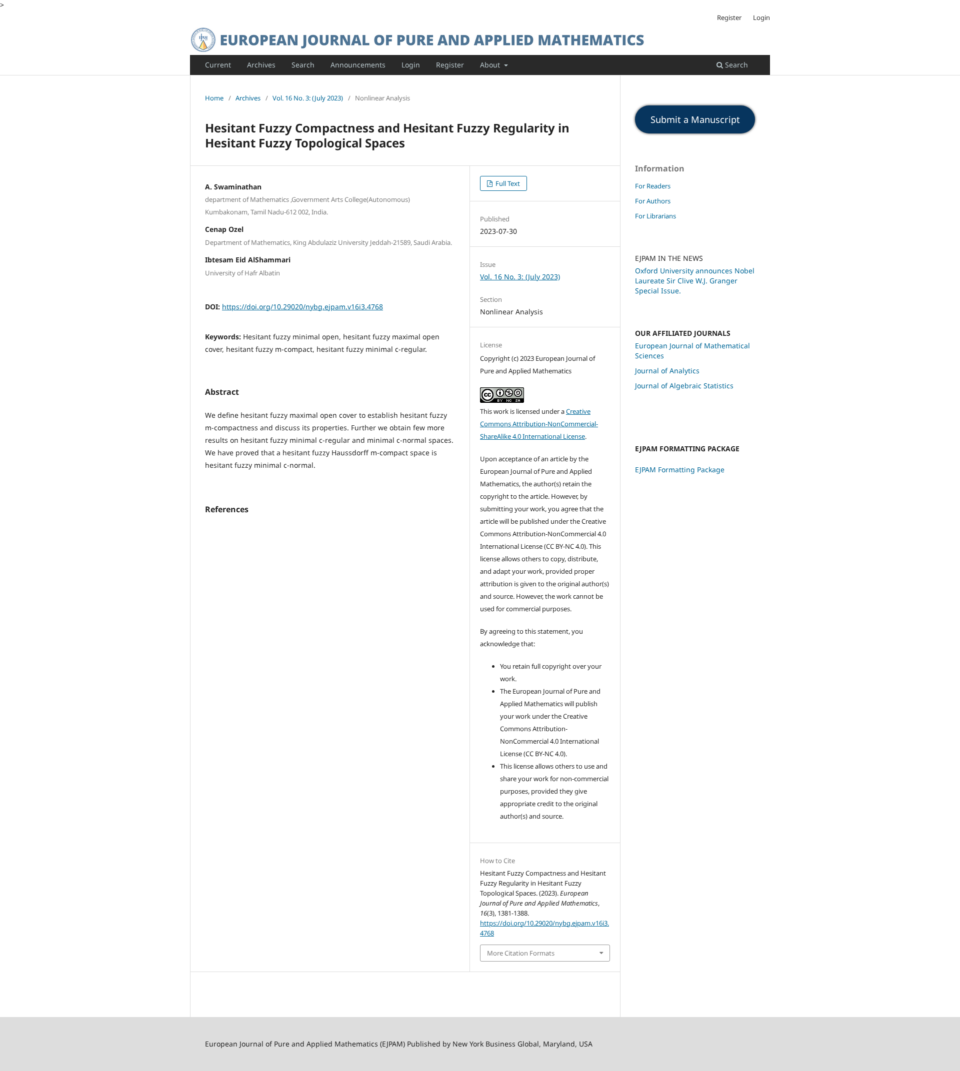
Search (303, 64)
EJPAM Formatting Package (679, 469)
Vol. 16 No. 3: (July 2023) (307, 97)
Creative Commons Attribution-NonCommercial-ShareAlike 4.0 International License (539, 424)
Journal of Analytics (667, 370)
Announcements (358, 64)
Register (450, 64)
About (491, 64)
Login (411, 64)
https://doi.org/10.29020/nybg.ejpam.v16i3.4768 (302, 306)
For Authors (652, 200)
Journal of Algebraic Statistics (684, 385)
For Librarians (655, 215)
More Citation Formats (520, 953)
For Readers (652, 185)
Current (218, 64)
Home (214, 97)
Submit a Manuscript (695, 119)
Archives (261, 64)
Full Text (507, 183)
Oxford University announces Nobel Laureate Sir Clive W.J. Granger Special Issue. (694, 280)
